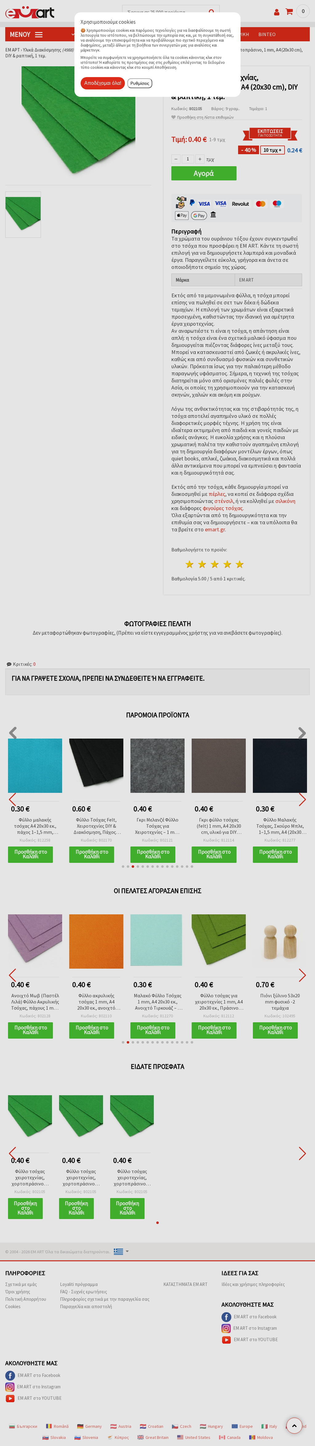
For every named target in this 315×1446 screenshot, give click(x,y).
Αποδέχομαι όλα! (102, 83)
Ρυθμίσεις (139, 83)
